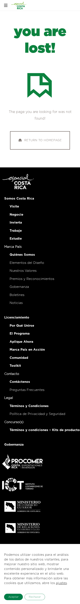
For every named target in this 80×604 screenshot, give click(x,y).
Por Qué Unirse (22, 325)
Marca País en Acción (27, 349)
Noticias (16, 303)
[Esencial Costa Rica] (19, 5)
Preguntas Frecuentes (27, 390)
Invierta (16, 222)
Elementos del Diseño (27, 262)
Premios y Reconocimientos (32, 279)
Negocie (16, 214)
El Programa (20, 333)
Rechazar (35, 597)
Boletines (17, 295)
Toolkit (15, 365)
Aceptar (13, 597)
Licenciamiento (16, 317)
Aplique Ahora (21, 341)
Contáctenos (20, 381)
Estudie (16, 238)
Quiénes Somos (22, 254)
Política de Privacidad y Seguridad (37, 414)
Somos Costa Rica (19, 198)
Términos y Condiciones (29, 406)
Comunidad (19, 357)
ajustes (61, 583)
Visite (14, 206)
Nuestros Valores (23, 270)
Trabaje (16, 230)
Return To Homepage (43, 140)
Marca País (13, 246)
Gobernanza (19, 286)
